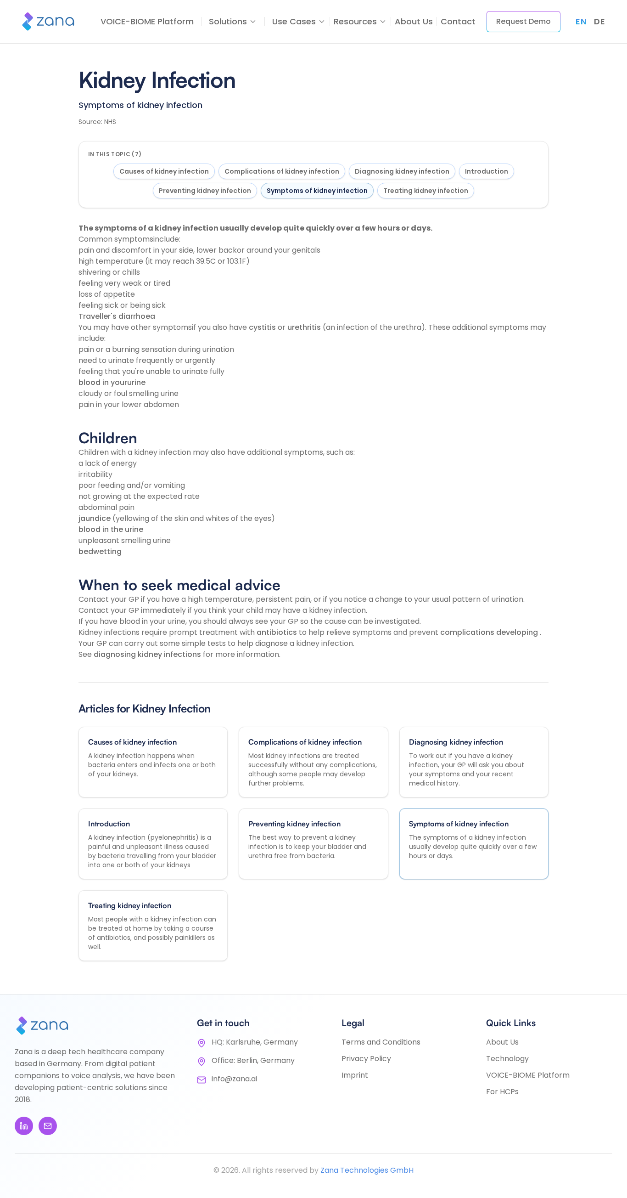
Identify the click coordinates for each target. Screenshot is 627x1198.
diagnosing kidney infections (148, 654)
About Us (414, 21)
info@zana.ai (234, 1079)
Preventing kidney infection (205, 190)
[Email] (48, 1126)
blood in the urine (110, 529)
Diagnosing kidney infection (402, 171)
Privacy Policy (366, 1058)
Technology (507, 1058)
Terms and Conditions (380, 1042)
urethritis (305, 327)
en (581, 21)
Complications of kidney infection (281, 171)
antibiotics (278, 632)
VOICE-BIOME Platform (147, 21)
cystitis (263, 327)
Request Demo (523, 21)
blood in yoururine (112, 382)
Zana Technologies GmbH (367, 1170)
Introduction (486, 171)
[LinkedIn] (24, 1126)
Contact (458, 21)
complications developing (490, 632)
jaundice (95, 518)
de (599, 21)
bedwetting (100, 551)
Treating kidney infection (425, 190)
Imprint (354, 1075)
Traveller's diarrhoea (116, 316)
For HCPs (502, 1091)
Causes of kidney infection (164, 171)
